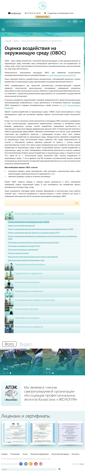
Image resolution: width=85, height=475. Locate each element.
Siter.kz (81, 464)
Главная (8, 40)
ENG (81, 21)
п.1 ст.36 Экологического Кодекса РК (61, 75)
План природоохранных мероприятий (23, 249)
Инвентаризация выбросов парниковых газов (26, 260)
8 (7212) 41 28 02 (34, 13)
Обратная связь (42, 17)
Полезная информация (39, 454)
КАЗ (69, 21)
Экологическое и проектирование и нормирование (41, 40)
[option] (21, 362)
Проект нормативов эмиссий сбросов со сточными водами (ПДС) (34, 232)
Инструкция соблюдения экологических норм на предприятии (33, 256)
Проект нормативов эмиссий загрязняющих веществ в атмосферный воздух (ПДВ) (40, 229)
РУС (75, 21)
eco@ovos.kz (16, 13)
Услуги (16, 40)
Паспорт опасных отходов (18, 253)
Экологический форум (60, 454)
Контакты (75, 454)
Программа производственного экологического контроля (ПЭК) (33, 242)
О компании (15, 454)
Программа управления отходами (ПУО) (24, 246)
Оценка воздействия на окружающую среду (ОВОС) (29, 222)
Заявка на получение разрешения (21, 225)
